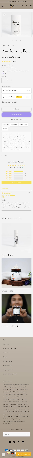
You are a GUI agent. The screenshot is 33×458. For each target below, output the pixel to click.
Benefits (5, 128)
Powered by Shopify (21, 456)
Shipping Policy (8, 370)
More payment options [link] (16, 119)
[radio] (3, 90)
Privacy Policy (7, 361)
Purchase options (6, 86)
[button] (2, 6)
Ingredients (14, 124)
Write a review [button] (16, 182)
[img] (6, 193)
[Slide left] (12, 40)
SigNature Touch (14, 456)
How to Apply (23, 124)
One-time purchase (10, 90)
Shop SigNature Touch (10, 374)
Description (6, 124)
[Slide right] (20, 40)
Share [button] (5, 155)
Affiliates (6, 344)
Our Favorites (9, 326)
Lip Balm (6, 255)
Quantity (4, 76)
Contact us (6, 353)
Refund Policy (7, 365)
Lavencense (7, 290)
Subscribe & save (13, 97)
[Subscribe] (27, 434)
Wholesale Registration (10, 348)
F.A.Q (5, 357)
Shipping (3, 67)
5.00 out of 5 (21, 165)
